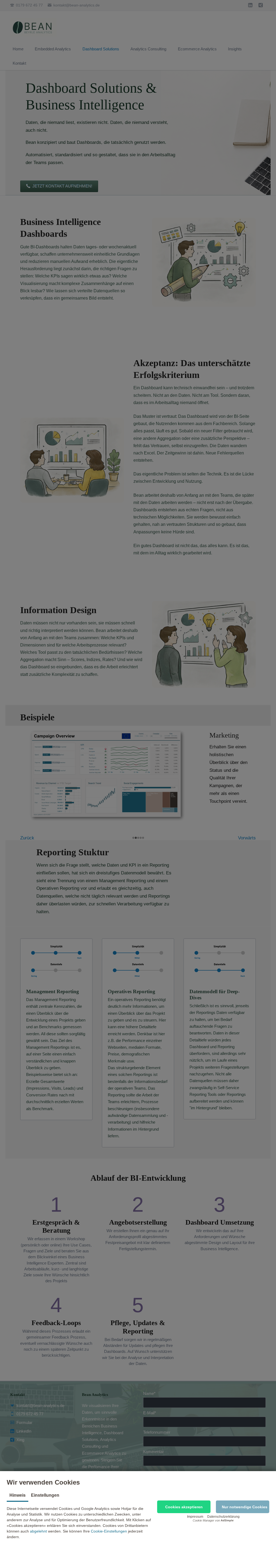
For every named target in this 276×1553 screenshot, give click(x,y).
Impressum (195, 1517)
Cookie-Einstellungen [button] (109, 1531)
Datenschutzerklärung (223, 1517)
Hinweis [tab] (17, 1495)
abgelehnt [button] (38, 1531)
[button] (184, 1506)
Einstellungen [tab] (45, 1495)
